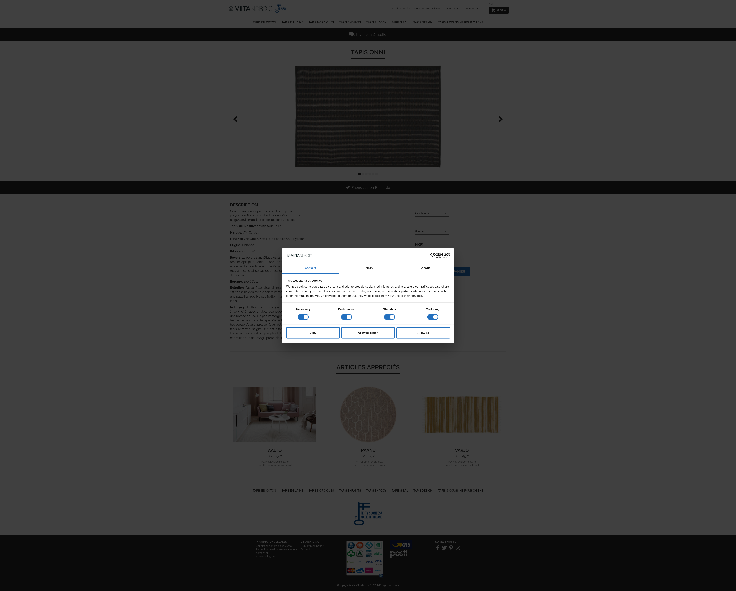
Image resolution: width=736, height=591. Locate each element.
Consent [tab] (310, 268)
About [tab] (425, 268)
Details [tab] (368, 268)
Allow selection (368, 332)
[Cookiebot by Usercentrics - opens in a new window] (433, 255)
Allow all (423, 332)
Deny (313, 332)
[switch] (346, 317)
